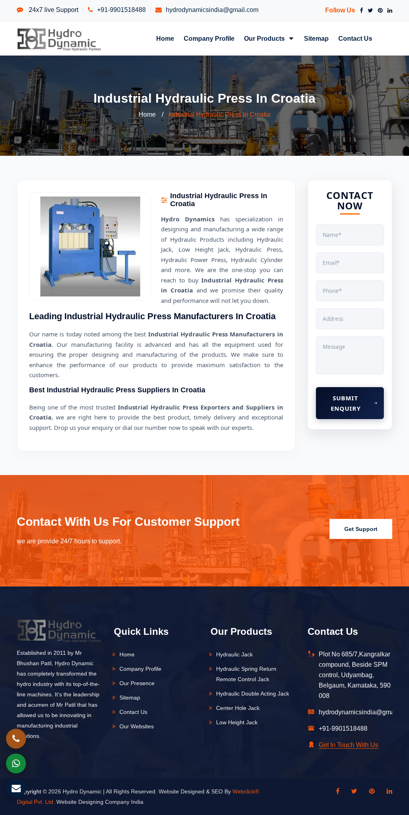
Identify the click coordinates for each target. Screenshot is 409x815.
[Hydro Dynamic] (59, 39)
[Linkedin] (385, 791)
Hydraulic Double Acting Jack (252, 693)
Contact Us (355, 38)
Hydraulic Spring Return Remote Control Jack (246, 674)
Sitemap (316, 38)
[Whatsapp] (16, 763)
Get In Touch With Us (348, 744)
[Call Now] (16, 739)
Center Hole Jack (238, 708)
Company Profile (209, 38)
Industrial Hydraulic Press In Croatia (219, 114)
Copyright (29, 791)
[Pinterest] (379, 10)
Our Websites (136, 726)
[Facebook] (360, 10)
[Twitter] (369, 10)
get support (360, 529)
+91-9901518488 (121, 9)
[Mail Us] (16, 788)
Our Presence (137, 683)
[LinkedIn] (388, 10)
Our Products (265, 38)
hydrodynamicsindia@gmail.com (212, 9)
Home (165, 38)
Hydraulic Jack (234, 654)
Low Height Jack (237, 722)
